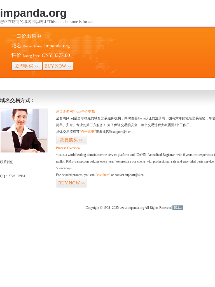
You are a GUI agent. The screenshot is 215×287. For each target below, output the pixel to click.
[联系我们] (24, 152)
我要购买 (71, 139)
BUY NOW (58, 66)
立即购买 (26, 66)
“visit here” (102, 175)
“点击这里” (88, 132)
